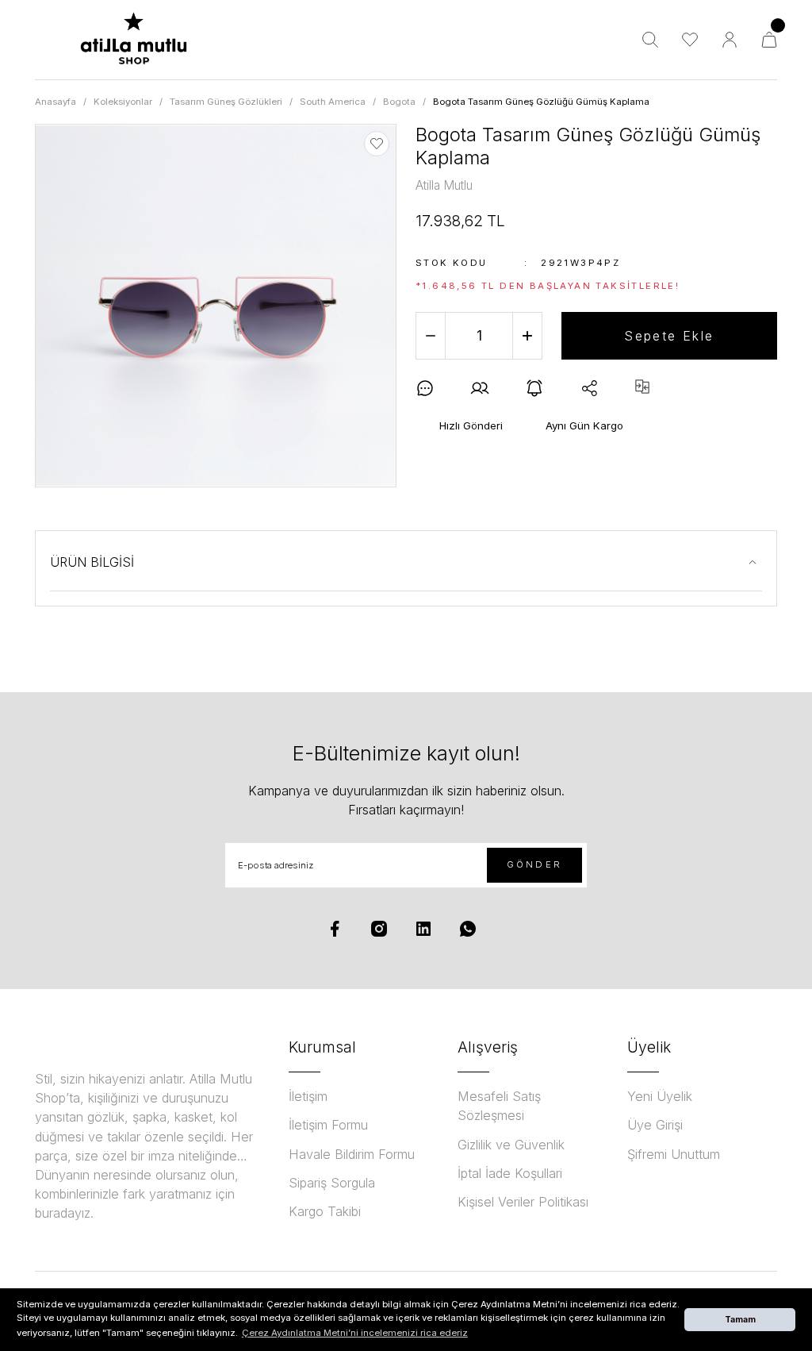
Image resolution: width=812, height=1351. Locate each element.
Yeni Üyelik (659, 1096)
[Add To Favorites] (376, 143)
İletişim (308, 1096)
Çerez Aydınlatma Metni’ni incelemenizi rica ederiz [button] (355, 1332)
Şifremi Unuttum (673, 1154)
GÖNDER (534, 864)
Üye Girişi (655, 1125)
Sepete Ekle (669, 336)
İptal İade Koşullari (510, 1173)
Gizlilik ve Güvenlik (511, 1145)
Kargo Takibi (325, 1211)
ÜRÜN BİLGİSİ (92, 562)
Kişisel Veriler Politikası (523, 1202)
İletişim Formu (328, 1125)
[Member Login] (729, 40)
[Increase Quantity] (527, 336)
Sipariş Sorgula (332, 1183)
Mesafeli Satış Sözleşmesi (499, 1105)
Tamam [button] (740, 1319)
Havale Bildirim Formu (352, 1154)
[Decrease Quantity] (430, 336)
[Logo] (133, 39)
